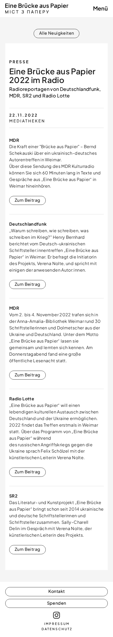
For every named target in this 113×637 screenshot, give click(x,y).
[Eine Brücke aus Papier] (36, 12)
